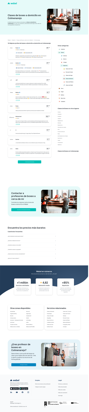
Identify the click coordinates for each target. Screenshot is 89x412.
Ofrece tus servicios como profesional (42, 384)
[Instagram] (28, 392)
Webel (9, 40)
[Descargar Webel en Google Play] (23, 388)
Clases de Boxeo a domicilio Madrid (25, 40)
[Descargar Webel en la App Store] (14, 388)
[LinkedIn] (11, 392)
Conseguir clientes (23, 364)
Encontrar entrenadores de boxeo (23, 209)
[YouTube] (17, 392)
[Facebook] (22, 392)
